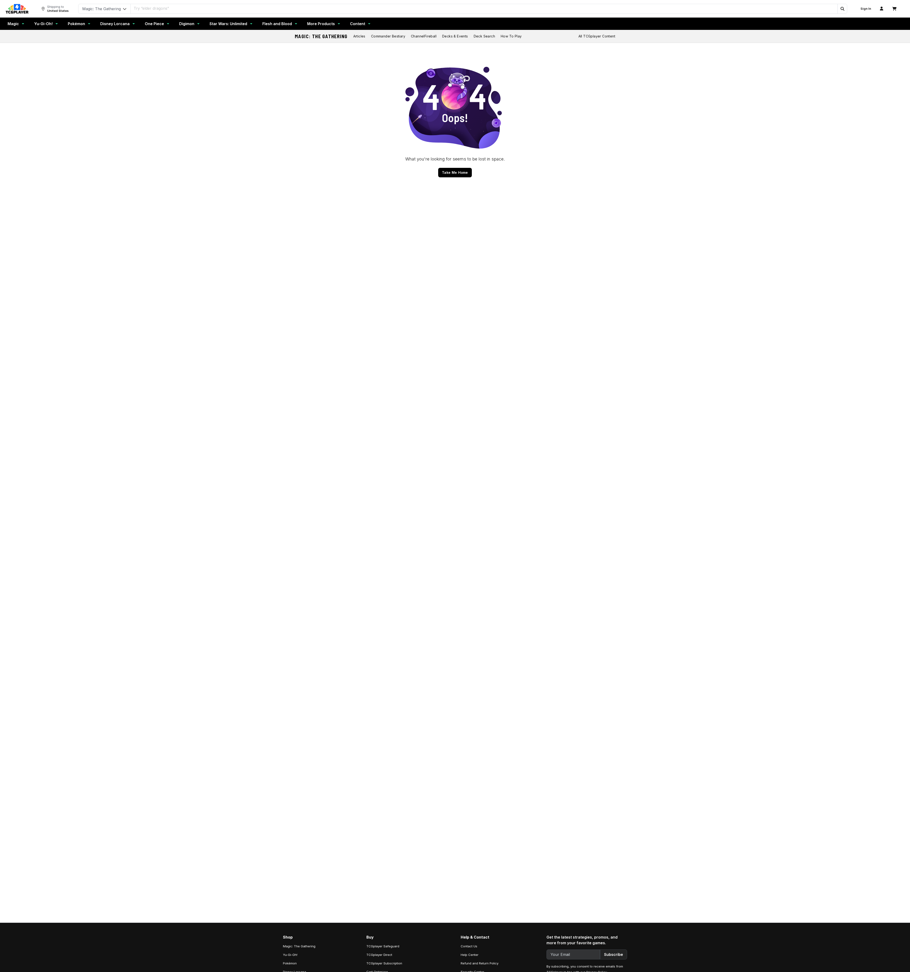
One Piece (154, 23)
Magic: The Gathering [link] (299, 946)
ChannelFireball (424, 36)
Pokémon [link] (290, 963)
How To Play (511, 36)
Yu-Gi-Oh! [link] (290, 955)
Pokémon (76, 23)
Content (357, 23)
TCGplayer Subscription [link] (384, 963)
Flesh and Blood (277, 23)
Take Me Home (455, 172)
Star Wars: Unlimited (228, 23)
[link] (17, 9)
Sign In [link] (865, 8)
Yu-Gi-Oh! (43, 23)
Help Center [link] (469, 955)
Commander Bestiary (388, 36)
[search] (484, 8)
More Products (321, 23)
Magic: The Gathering (321, 36)
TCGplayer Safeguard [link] (382, 946)
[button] (842, 9)
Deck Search (484, 36)
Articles (359, 36)
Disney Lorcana (115, 23)
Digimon (186, 23)
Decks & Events (455, 36)
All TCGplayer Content (596, 36)
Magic (13, 23)
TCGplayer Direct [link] (379, 955)
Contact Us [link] (469, 946)
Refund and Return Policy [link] (479, 963)
